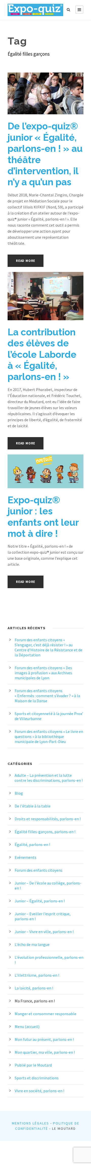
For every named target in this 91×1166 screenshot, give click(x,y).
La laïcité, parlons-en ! (34, 988)
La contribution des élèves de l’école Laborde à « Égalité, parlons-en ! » (42, 354)
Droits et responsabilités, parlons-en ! (48, 818)
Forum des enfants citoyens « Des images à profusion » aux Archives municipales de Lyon (43, 672)
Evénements (25, 857)
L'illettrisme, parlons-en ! (37, 975)
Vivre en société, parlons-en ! (39, 1090)
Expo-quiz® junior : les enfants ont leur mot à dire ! (43, 516)
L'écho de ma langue (32, 944)
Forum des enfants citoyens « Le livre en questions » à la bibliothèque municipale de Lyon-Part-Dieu (49, 736)
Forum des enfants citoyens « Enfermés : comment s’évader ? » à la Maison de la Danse (47, 695)
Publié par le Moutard (33, 1065)
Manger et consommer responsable (45, 1013)
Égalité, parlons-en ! (32, 844)
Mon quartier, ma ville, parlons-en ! (45, 1052)
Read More (25, 261)
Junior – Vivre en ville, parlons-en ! (44, 931)
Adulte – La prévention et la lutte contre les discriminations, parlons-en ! (49, 778)
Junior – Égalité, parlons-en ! (40, 900)
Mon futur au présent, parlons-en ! (44, 1039)
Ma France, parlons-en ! (35, 1000)
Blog (19, 793)
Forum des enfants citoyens (38, 870)
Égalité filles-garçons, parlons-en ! (45, 831)
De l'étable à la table (33, 805)
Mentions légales (30, 1123)
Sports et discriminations (37, 1077)
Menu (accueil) (27, 1026)
